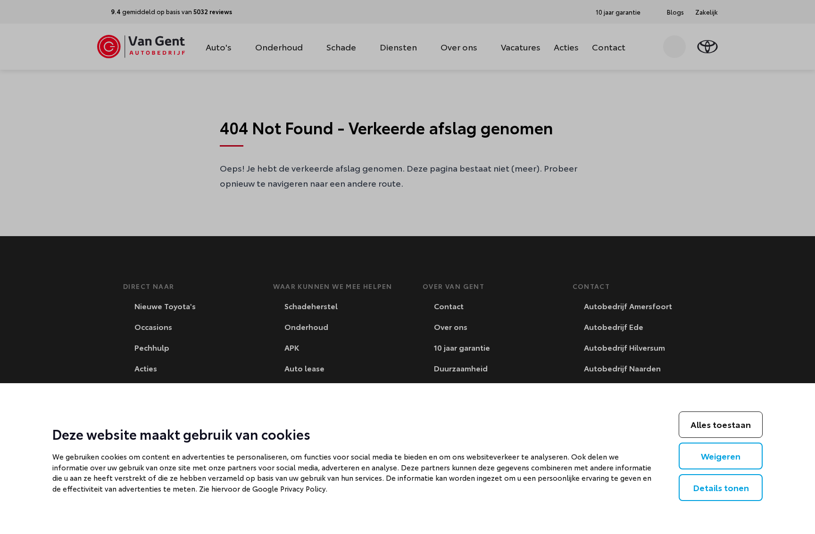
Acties (566, 47)
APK (291, 347)
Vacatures (521, 47)
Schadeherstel (310, 305)
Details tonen (721, 487)
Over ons (459, 47)
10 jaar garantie (461, 347)
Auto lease (303, 367)
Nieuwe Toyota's (164, 305)
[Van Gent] (141, 46)
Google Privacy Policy (288, 488)
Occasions (152, 326)
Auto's (219, 47)
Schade (341, 47)
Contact (608, 47)
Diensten (398, 47)
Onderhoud (279, 47)
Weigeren (720, 456)
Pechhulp (151, 347)
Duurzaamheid (460, 367)
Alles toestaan (720, 424)
